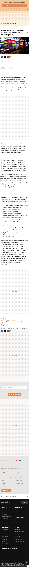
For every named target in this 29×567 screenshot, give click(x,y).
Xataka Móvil (4, 512)
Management (24, 328)
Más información (23, 565)
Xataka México (5, 550)
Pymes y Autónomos (19, 541)
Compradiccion (5, 543)
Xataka (3, 510)
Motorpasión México (19, 557)
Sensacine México (19, 553)
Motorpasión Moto (19, 531)
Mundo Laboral (10, 328)
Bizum (9, 23)
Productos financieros (20, 477)
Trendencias (4, 539)
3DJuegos (17, 510)
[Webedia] (5, 503)
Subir (23, 502)
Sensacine (17, 519)
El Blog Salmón (18, 539)
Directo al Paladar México (7, 557)
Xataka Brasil (4, 553)
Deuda (3, 486)
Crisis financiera (19, 483)
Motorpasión (18, 529)
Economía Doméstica (7, 477)
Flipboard (8, 57)
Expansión (7, 319)
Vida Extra (17, 512)
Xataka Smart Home (6, 516)
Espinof (16, 521)
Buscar (27, 496)
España (3, 483)
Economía (4, 472)
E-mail (10, 57)
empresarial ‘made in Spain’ (14, 209)
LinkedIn (20, 460)
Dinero (4, 23)
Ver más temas (6, 490)
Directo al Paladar (6, 529)
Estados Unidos (18, 480)
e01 (7, 325)
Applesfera (4, 514)
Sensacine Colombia (19, 555)
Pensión (15, 23)
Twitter (5, 57)
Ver (15, 394)
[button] (9, 68)
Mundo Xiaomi (5, 518)
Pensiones (17, 486)
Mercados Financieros (7, 475)
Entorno (17, 328)
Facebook (2, 57)
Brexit (3, 480)
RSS (14, 460)
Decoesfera (4, 541)
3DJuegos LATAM (19, 550)
